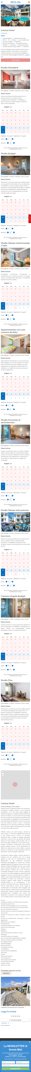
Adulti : (3, 139)
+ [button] (2, 772)
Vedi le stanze (15, 60)
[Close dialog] (29, 1042)
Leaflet (28, 798)
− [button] (2, 775)
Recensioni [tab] (4, 1023)
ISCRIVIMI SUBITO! (16, 1068)
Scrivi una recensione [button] (16, 1020)
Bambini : (3, 143)
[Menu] (1, 2)
